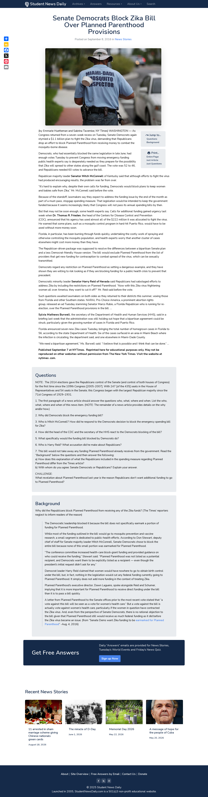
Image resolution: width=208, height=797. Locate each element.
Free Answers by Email (105, 774)
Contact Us (129, 774)
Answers (96, 4)
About (64, 774)
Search (151, 4)
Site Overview (79, 774)
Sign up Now (109, 658)
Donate (142, 774)
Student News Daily (47, 4)
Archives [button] (77, 4)
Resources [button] (113, 4)
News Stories (123, 39)
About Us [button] (133, 4)
